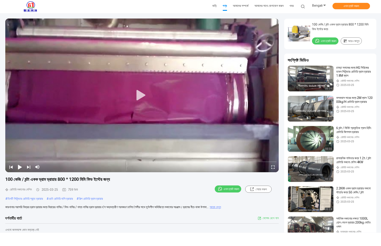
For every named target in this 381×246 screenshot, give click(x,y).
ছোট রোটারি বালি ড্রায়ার (61, 198)
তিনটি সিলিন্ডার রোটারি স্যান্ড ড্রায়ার (25, 198)
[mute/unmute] (37, 167)
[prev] (11, 167)
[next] (28, 167)
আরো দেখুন (215, 207)
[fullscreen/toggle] (273, 167)
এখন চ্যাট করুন (351, 6)
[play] (142, 95)
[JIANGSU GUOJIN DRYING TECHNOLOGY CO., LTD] (30, 6)
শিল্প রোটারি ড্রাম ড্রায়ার (91, 198)
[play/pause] (19, 167)
